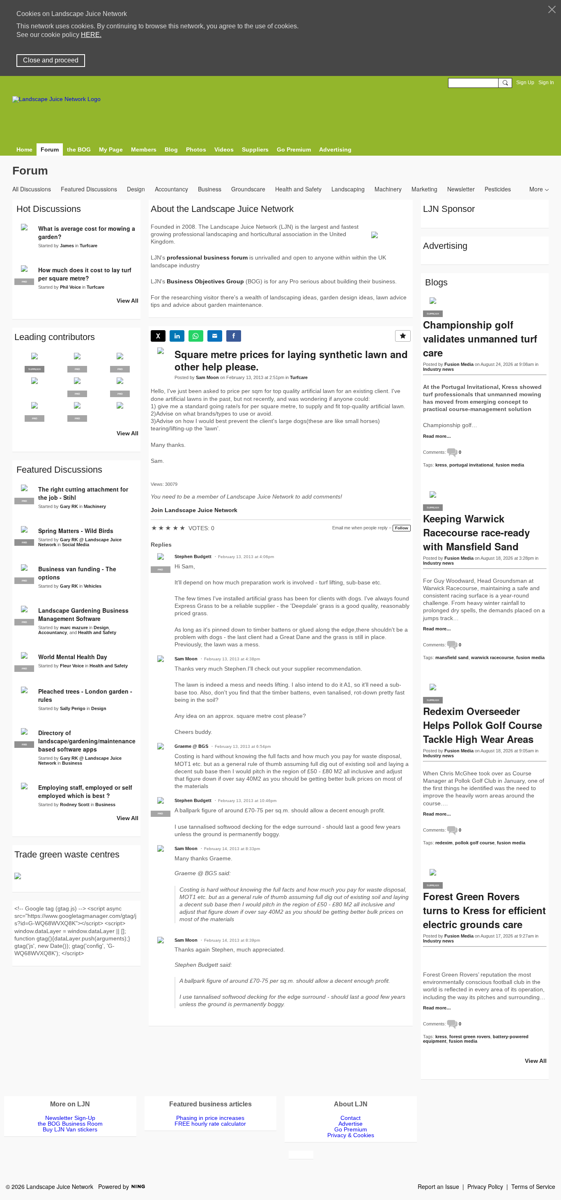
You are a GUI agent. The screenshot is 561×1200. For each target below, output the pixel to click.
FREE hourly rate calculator (210, 1123)
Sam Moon (207, 377)
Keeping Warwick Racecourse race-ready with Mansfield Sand (476, 532)
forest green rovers (469, 1036)
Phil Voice (70, 287)
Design (136, 189)
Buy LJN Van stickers (70, 1129)
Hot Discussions (48, 209)
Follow (401, 528)
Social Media (75, 544)
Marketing (424, 189)
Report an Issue (438, 1186)
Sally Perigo (72, 708)
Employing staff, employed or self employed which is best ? (85, 791)
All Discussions (31, 189)
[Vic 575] (120, 412)
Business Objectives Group (205, 281)
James (67, 245)
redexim (444, 842)
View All (127, 300)
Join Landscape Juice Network (194, 510)
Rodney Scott (75, 804)
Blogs (436, 282)
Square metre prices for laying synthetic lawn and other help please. (291, 360)
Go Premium (350, 1129)
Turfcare (299, 377)
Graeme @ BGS (191, 746)
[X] (158, 336)
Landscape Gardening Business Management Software (83, 614)
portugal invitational (471, 464)
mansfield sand (452, 657)
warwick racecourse (492, 657)
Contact (350, 1118)
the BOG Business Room (70, 1123)
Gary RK (69, 506)
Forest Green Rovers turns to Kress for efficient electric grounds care (484, 910)
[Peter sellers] (34, 387)
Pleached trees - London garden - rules (85, 695)
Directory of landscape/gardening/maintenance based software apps (87, 741)
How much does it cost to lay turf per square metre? (84, 274)
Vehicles (92, 586)
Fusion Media (459, 364)
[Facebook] (233, 336)
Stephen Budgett (193, 556)
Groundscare (248, 189)
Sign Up (525, 82)
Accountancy (171, 189)
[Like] (403, 336)
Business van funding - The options (77, 573)
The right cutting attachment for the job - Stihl (83, 493)
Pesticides (498, 189)
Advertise (350, 1123)
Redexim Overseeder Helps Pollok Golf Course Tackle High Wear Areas (482, 725)
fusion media (510, 464)
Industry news (438, 369)
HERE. (91, 34)
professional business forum (207, 257)
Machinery (388, 189)
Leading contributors (54, 337)
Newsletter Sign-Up (70, 1118)
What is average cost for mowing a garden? (86, 232)
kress (441, 464)
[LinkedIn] (177, 336)
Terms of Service (533, 1186)
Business (209, 189)
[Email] (214, 336)
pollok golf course (474, 842)
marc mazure (74, 627)
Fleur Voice (72, 665)
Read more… (437, 436)
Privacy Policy (485, 1186)
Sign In (546, 82)
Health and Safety (298, 189)
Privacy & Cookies (350, 1135)
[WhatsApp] (196, 336)
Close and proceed (50, 60)
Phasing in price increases (210, 1118)
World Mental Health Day (72, 657)
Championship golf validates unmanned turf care (480, 338)
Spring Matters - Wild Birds (75, 530)
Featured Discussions (89, 189)
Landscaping (348, 189)
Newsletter (461, 189)
